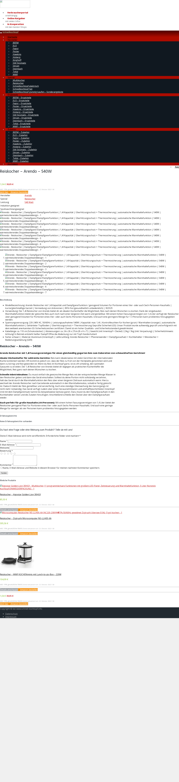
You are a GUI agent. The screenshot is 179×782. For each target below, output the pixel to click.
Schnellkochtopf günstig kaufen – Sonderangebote (37, 91)
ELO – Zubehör (20, 135)
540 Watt (29, 202)
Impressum (10, 616)
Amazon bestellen (29, 509)
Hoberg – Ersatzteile (22, 112)
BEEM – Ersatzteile (21, 97)
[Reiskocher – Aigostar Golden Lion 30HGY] (89, 488)
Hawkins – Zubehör (22, 143)
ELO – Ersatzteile (20, 100)
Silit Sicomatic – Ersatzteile (25, 115)
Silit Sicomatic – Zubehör (24, 149)
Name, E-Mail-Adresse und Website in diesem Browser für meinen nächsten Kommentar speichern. (51, 467)
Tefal (15, 71)
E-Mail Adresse (8, 444)
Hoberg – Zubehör (21, 146)
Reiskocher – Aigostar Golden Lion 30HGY (20, 494)
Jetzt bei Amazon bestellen (14, 192)
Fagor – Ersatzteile (21, 103)
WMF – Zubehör (20, 161)
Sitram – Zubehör (21, 152)
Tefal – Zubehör (20, 158)
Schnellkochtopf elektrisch (25, 86)
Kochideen (12, 164)
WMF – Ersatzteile (21, 126)
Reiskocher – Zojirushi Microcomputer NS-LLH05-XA (25, 518)
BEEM (15, 42)
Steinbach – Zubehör (22, 155)
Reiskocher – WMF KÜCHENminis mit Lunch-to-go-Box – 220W (30, 574)
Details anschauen (9, 509)
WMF (15, 74)
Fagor (15, 48)
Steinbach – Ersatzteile (23, 120)
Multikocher (18, 80)
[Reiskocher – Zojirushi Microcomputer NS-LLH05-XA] (61, 512)
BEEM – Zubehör (20, 132)
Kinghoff (16, 60)
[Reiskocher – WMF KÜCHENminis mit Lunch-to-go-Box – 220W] (17, 568)
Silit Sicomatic (19, 63)
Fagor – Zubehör (20, 138)
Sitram (15, 65)
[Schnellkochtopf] (15, 7)
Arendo (28, 195)
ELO (14, 45)
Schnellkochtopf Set (22, 89)
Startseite (12, 37)
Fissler (15, 51)
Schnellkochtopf (10, 32)
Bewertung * (6, 450)
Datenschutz (11, 613)
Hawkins (16, 54)
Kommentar (6, 465)
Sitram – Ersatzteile (22, 117)
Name (3, 441)
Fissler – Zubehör (21, 140)
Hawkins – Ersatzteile (23, 109)
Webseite (4, 447)
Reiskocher (18, 83)
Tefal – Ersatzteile (21, 123)
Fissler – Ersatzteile (22, 106)
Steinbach (17, 68)
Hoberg (16, 57)
